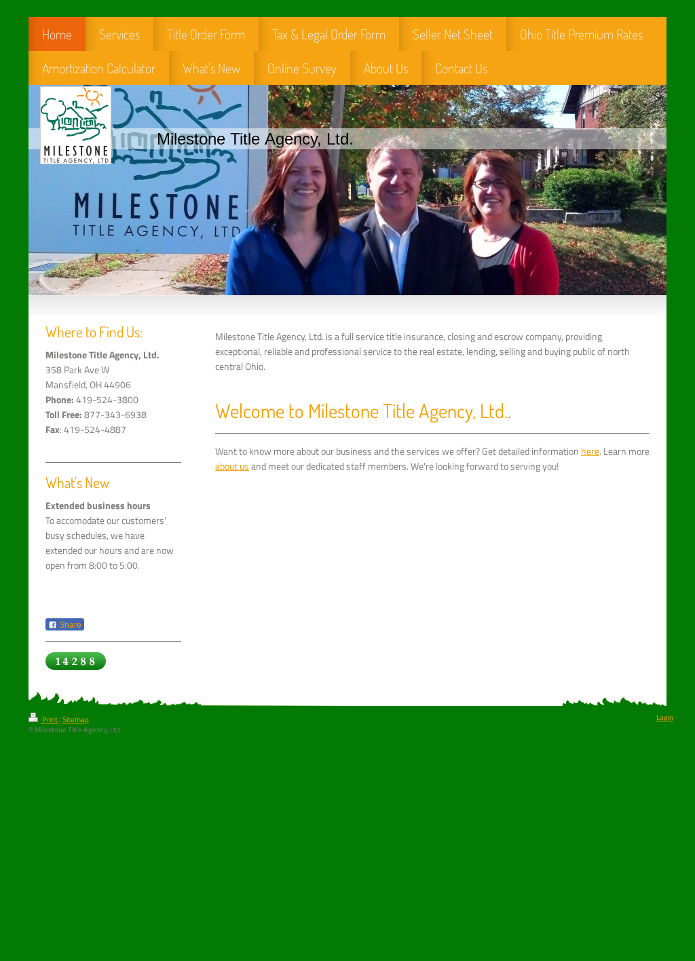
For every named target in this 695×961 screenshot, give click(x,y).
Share (69, 625)
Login (664, 717)
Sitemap (75, 719)
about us (232, 466)
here (590, 451)
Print (50, 719)
